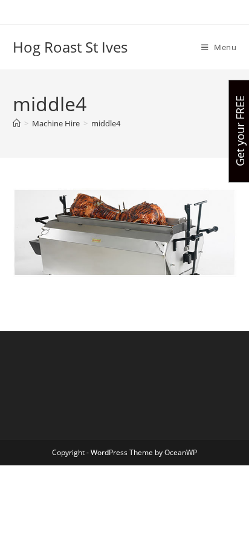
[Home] (17, 123)
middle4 (105, 123)
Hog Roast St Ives (70, 47)
